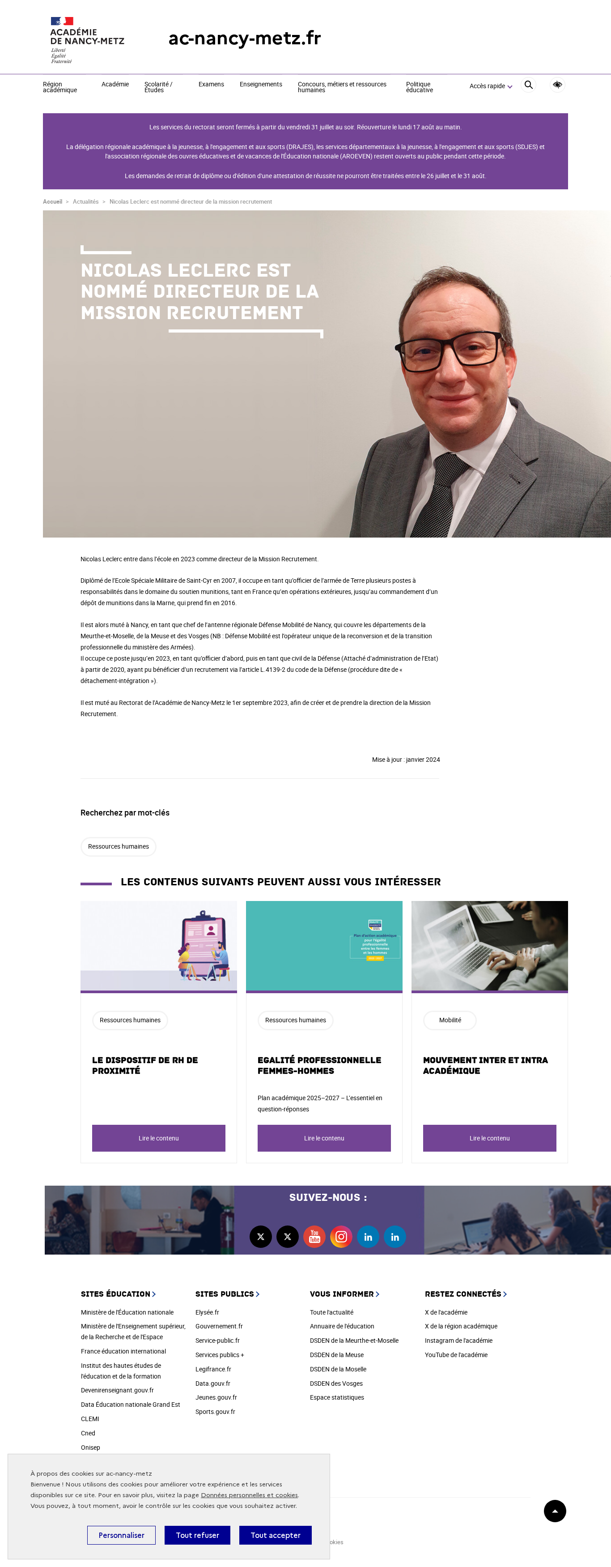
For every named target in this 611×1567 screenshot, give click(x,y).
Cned (88, 1433)
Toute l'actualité (331, 1312)
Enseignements (261, 84)
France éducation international (123, 1351)
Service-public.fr (217, 1340)
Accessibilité (557, 85)
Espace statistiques (337, 1397)
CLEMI (90, 1418)
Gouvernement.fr (219, 1326)
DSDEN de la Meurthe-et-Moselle (354, 1340)
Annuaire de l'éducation (342, 1326)
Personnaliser (121, 1535)
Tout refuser (197, 1535)
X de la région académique (461, 1326)
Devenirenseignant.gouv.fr (117, 1390)
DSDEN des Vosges (336, 1383)
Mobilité (450, 1020)
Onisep (90, 1447)
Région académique (60, 87)
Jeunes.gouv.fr (216, 1397)
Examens (211, 84)
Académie (115, 84)
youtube (314, 1236)
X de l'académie (446, 1312)
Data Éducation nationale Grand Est (130, 1404)
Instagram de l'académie (458, 1340)
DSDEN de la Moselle (338, 1369)
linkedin (368, 1236)
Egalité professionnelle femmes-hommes (320, 1065)
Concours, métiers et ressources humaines (342, 87)
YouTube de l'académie (456, 1354)
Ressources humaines (118, 846)
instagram (341, 1236)
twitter (261, 1236)
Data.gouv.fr (212, 1383)
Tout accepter (275, 1535)
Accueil (52, 201)
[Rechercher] (528, 86)
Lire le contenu (159, 1138)
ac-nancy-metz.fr (244, 38)
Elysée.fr (207, 1312)
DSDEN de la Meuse (337, 1354)
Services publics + (219, 1354)
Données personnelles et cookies (249, 1495)
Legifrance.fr (213, 1369)
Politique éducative (419, 87)
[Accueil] (87, 38)
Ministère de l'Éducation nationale (127, 1312)
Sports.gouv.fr (215, 1411)
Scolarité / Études (158, 87)
